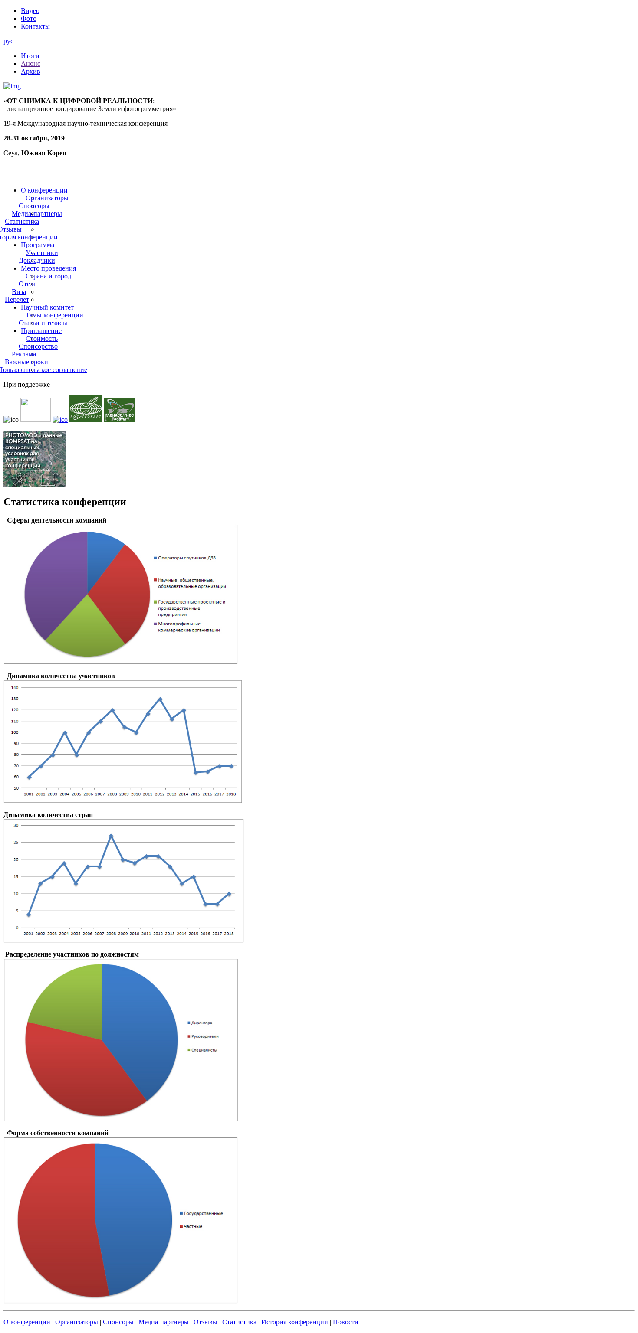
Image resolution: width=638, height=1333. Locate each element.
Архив (30, 71)
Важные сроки (26, 362)
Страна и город (48, 276)
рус (8, 41)
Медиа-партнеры (37, 213)
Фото (28, 18)
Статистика (22, 221)
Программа (37, 244)
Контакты (35, 26)
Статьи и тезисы (43, 323)
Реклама (24, 354)
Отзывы (205, 1322)
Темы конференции (54, 315)
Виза (19, 291)
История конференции (294, 1322)
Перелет (17, 299)
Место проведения (48, 268)
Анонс (30, 63)
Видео (30, 10)
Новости (345, 1322)
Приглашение (41, 330)
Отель (27, 284)
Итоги (30, 55)
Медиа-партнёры (163, 1322)
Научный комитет (47, 307)
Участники (42, 252)
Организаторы (47, 198)
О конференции (44, 190)
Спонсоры (34, 205)
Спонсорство (38, 346)
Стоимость (42, 338)
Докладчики (37, 260)
